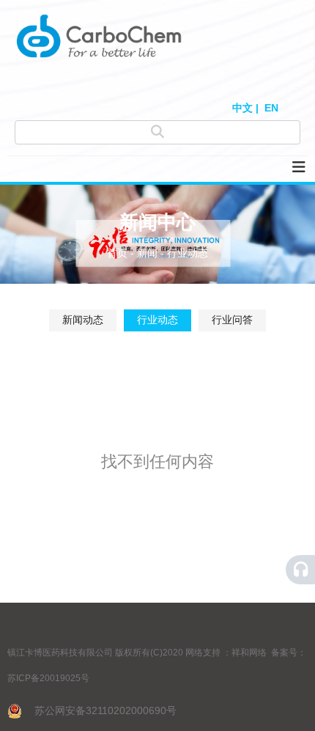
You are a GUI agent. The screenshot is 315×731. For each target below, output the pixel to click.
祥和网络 (249, 652)
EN (271, 108)
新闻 (147, 253)
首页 (118, 253)
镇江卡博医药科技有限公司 (60, 652)
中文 (242, 108)
